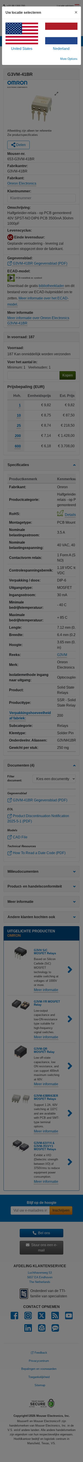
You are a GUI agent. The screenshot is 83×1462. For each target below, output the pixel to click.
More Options (68, 59)
